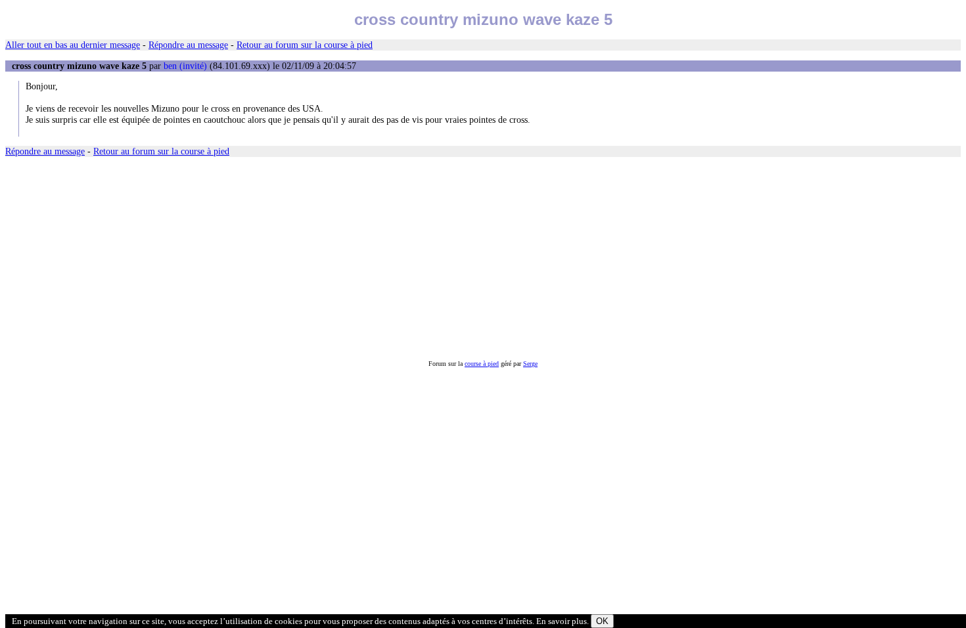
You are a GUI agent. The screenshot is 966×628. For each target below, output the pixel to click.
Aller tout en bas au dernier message (72, 44)
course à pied (482, 363)
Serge (530, 363)
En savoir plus (561, 621)
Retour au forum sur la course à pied (305, 44)
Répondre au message (188, 44)
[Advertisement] (399, 259)
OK (602, 621)
